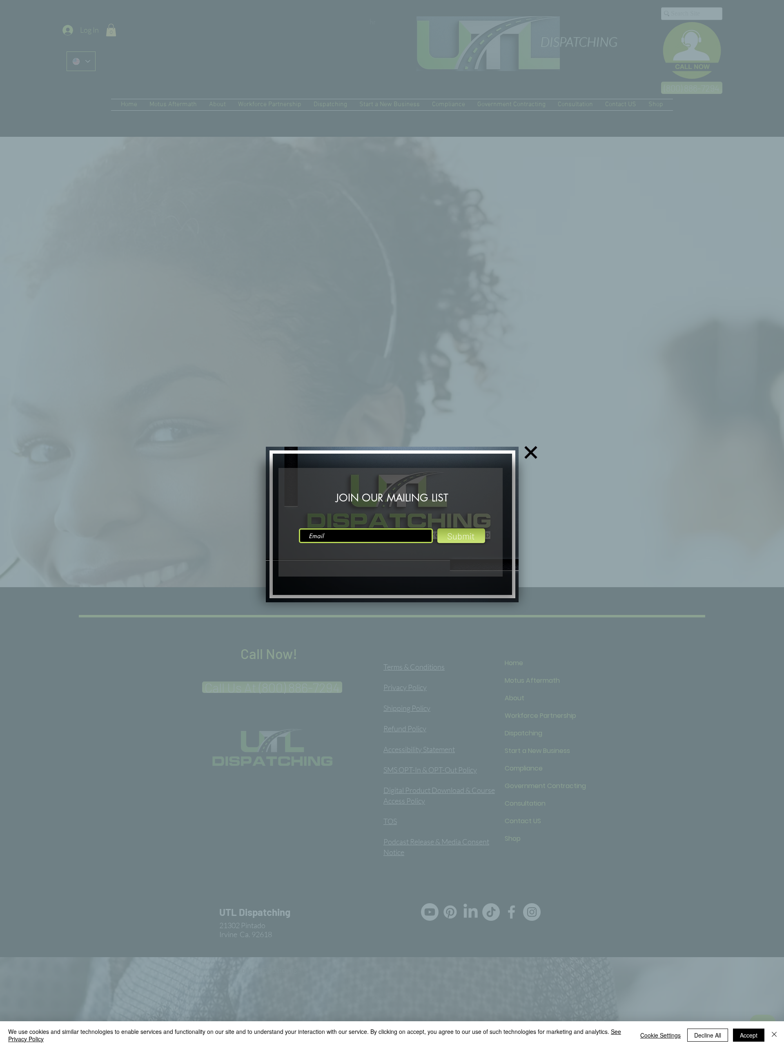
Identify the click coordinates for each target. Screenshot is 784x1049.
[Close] (774, 1035)
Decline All (707, 1035)
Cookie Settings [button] (660, 1035)
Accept (748, 1035)
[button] (530, 452)
